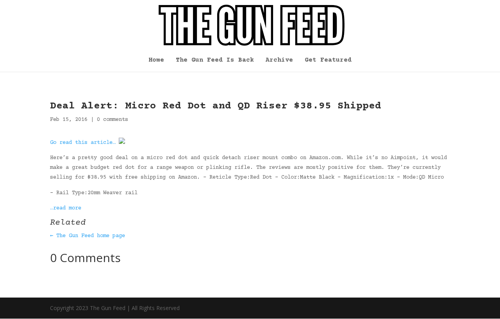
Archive (279, 60)
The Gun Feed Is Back (215, 60)
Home (156, 60)
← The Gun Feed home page (87, 236)
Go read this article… (83, 143)
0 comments (112, 120)
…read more (65, 208)
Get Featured (328, 60)
